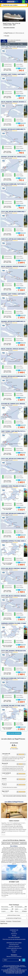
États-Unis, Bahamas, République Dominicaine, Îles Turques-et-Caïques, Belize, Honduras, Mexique (14, 650)
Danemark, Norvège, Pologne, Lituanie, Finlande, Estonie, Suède (14, 623)
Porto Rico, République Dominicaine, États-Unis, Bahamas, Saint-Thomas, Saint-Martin (14, 239)
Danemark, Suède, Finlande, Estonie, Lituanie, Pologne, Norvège (14, 486)
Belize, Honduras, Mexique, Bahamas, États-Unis (14, 101)
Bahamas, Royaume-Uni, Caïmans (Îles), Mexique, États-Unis (14, 156)
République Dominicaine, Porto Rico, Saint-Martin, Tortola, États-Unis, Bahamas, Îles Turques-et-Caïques (14, 678)
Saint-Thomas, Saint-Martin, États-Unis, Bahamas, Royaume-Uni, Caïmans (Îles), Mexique (14, 431)
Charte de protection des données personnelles (14, 939)
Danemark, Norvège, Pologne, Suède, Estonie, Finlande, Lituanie (14, 541)
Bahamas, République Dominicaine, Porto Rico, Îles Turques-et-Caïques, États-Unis (14, 129)
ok (23, 960)
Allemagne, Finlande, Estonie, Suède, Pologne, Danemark (14, 705)
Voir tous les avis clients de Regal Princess (14, 796)
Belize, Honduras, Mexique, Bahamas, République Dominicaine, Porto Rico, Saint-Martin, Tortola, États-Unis (14, 349)
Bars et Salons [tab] (6, 843)
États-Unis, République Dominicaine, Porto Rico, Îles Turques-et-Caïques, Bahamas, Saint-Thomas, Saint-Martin (14, 513)
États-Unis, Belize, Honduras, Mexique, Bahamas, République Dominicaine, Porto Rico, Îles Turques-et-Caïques (14, 596)
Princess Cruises (16, 921)
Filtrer (8, 44)
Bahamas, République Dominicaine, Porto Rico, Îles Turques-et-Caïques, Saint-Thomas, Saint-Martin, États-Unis (14, 376)
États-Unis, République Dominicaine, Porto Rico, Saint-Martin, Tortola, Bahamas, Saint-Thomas (14, 458)
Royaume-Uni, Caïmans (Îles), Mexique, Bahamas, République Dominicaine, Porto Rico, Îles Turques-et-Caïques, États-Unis (14, 403)
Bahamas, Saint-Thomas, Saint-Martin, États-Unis (14, 74)
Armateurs (8, 921)
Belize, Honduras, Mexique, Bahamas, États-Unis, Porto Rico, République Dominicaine (14, 266)
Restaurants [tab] (15, 843)
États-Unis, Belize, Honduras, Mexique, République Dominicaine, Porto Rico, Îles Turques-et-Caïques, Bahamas (14, 568)
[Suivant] (25, 819)
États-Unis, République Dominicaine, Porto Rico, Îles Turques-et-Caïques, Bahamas (14, 211)
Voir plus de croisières (14, 733)
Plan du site (14, 950)
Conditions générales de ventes (14, 948)
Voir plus (6, 36)
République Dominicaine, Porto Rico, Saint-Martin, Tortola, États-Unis (14, 184)
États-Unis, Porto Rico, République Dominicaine (14, 47)
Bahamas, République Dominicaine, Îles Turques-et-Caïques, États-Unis (14, 321)
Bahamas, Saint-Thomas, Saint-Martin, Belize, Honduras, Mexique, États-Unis (14, 294)
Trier (21, 44)
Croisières (2, 921)
